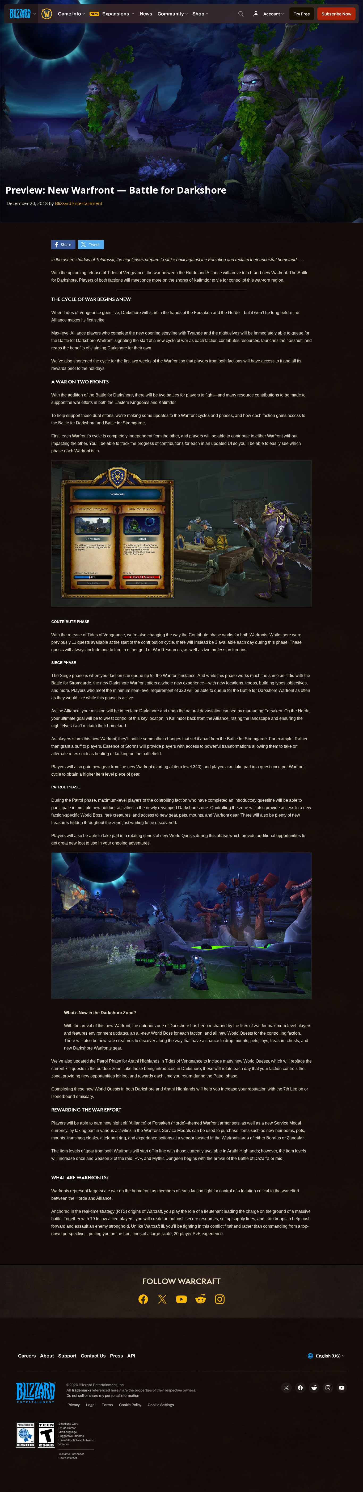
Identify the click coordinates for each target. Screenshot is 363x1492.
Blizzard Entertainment (78, 203)
